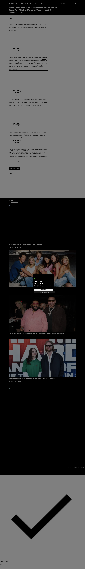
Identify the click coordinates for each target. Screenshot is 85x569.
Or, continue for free (43, 295)
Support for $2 (43, 289)
